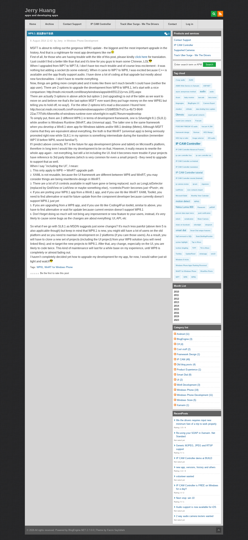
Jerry (60, 40)
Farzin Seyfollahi (116, 530)
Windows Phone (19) (187, 390)
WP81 (40, 267)
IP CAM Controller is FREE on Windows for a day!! (197, 487)
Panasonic (201, 207)
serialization (188, 219)
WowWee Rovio (206, 271)
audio (203, 91)
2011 (176, 295)
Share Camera (203, 219)
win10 (213, 254)
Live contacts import (195, 190)
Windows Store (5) (186, 400)
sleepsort (208, 225)
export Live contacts (183, 121)
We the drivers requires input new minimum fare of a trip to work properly (196, 422)
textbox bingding (182, 248)
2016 (176, 313)
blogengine (180, 103)
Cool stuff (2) (183, 349)
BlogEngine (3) (184, 339)
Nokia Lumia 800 (184, 207)
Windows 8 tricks (182, 260)
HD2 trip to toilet (182, 138)
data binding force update (205, 109)
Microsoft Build (181, 196)
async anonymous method (186, 92)
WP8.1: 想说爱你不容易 (40, 33)
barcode (201, 97)
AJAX (191, 80)
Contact (172, 24)
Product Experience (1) (189, 369)
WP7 (177, 277)
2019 (176, 316)
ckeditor (179, 109)
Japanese (205, 184)
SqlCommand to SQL (184, 236)
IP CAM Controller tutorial (189, 172)
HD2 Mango (208, 132)
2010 (176, 291)
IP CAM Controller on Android (187, 161)
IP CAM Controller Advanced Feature (190, 150)
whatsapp (203, 254)
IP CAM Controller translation (187, 167)
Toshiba (179, 254)
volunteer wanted (185, 476)
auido (212, 92)
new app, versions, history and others (196, 467)
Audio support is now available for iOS (196, 507)
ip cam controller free (184, 155)
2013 (176, 302)
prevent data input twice (185, 213)
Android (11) (183, 334)
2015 (176, 309)
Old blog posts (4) (186, 364)
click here (141, 56)
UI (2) (180, 379)
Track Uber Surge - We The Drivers (139, 24)
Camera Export (209, 103)
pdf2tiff (212, 207)
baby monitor (189, 97)
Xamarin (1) (183, 405)
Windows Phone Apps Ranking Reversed (191, 265)
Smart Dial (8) (184, 374)
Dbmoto (180, 114)
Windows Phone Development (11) (195, 395)
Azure (178, 97)
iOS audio (211, 138)
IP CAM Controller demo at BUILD (194, 458)
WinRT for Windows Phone (58, 267)
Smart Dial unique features (200, 231)
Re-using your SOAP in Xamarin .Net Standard (195, 435)
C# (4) (180, 344)
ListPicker (179, 190)
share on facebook (183, 225)
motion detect (183, 201)
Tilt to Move (204, 248)
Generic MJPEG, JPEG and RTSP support (194, 447)
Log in (189, 24)
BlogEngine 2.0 (193, 103)
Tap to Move (196, 242)
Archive (49, 24)
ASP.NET (206, 86)
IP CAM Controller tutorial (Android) (189, 178)
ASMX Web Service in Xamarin (187, 86)
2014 (176, 305)
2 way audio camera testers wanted (194, 516)
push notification (204, 213)
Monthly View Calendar (200, 196)
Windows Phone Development (82, 40)
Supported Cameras (184, 50)
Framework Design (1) (188, 354)
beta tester (212, 97)
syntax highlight (182, 242)
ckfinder (189, 109)
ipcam (195, 184)
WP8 (185, 277)
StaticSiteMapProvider (204, 236)
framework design (182, 132)
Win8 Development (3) (188, 384)
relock (178, 219)
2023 (176, 320)
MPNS (196, 201)
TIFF (194, 248)
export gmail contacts (196, 115)
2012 (176, 298)
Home (32, 24)
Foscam (198, 121)
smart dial (181, 230)
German (196, 132)
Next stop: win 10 (185, 498)
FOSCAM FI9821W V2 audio (187, 126)
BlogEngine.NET (77, 530)
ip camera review (182, 184)
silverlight (197, 225)
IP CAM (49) (183, 359)
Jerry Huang (40, 10)
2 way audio (180, 80)
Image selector (198, 138)
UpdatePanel (190, 254)
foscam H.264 (207, 126)
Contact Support (72, 24)
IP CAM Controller (101, 24)
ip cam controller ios (203, 155)
